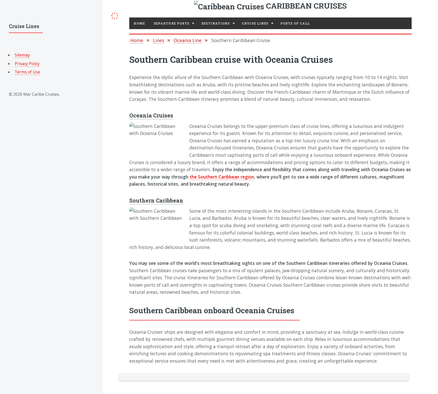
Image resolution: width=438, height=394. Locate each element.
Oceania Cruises (151, 115)
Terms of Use (27, 72)
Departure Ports (171, 23)
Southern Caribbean (156, 200)
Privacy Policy (27, 63)
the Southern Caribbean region (222, 177)
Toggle (115, 15)
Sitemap (22, 55)
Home (139, 23)
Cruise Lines (255, 23)
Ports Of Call (295, 23)
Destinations (215, 23)
